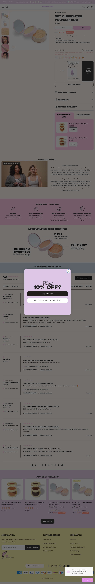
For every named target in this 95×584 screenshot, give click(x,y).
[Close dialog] (68, 271)
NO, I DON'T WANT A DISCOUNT (47, 300)
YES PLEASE (47, 294)
